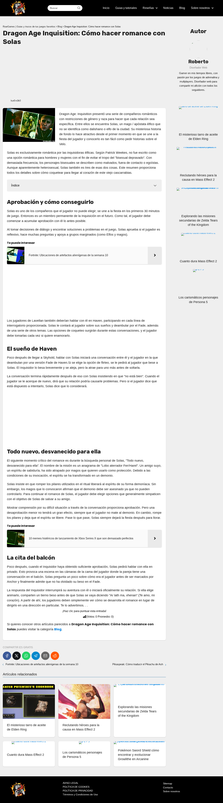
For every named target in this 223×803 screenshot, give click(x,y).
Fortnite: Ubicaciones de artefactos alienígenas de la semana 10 (42, 664)
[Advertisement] (84, 71)
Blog (182, 7)
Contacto (168, 787)
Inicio (106, 7)
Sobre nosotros (200, 7)
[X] (16, 656)
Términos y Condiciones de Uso (80, 794)
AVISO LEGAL (70, 783)
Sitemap (167, 783)
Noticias (168, 7)
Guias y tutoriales (126, 7)
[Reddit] (55, 656)
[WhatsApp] (26, 656)
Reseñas (148, 7)
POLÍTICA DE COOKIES (76, 786)
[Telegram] (36, 656)
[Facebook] (7, 656)
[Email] (45, 656)
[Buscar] (78, 8)
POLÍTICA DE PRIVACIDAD (78, 790)
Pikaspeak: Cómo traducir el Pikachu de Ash (137, 664)
